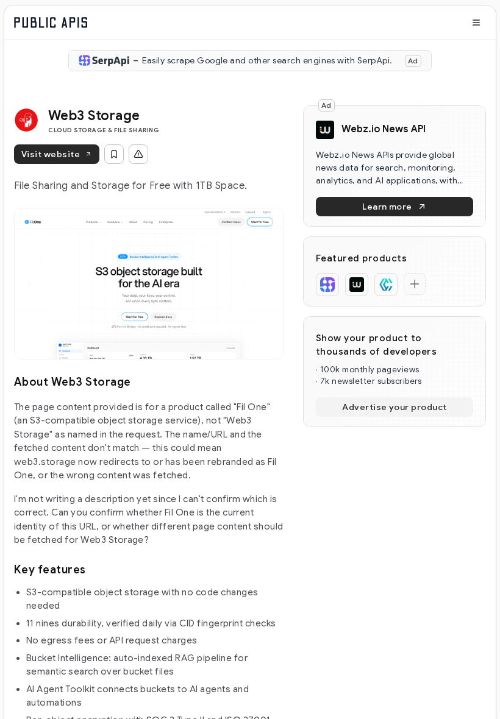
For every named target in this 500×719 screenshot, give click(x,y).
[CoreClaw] (386, 284)
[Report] (138, 154)
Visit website (50, 154)
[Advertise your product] (415, 284)
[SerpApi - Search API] (327, 284)
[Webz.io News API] (356, 284)
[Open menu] (476, 22)
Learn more (387, 206)
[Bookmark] (114, 154)
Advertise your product (394, 407)
